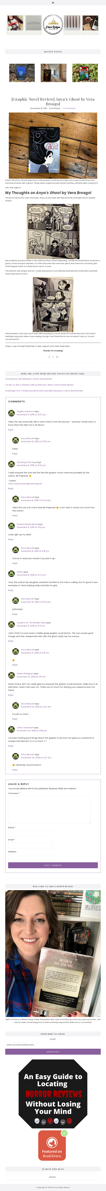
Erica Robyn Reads (53, 24)
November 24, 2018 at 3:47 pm (36, 757)
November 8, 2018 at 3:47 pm (31, 575)
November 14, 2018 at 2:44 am (36, 706)
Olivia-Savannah (25, 727)
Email (11, 839)
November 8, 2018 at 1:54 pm (31, 527)
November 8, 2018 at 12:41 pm (31, 465)
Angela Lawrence (25, 411)
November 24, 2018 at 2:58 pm (32, 730)
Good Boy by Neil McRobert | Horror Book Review (28, 379)
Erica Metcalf (27, 438)
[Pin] (56, 357)
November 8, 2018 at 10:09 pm (36, 441)
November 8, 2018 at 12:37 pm (31, 414)
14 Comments (69, 108)
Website (12, 851)
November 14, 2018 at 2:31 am (31, 676)
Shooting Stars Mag (26, 462)
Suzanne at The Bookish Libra (31, 622)
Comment (14, 793)
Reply (10, 429)
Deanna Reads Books (27, 524)
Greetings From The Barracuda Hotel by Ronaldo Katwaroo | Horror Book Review (44, 390)
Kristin (20, 572)
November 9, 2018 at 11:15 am (35, 652)
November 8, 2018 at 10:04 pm (36, 602)
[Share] (48, 357)
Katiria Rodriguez (25, 673)
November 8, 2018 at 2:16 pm (35, 551)
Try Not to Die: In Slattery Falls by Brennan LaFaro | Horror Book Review (39, 384)
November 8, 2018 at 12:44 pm (36, 500)
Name (12, 827)
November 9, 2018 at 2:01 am (31, 625)
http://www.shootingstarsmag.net (25, 483)
